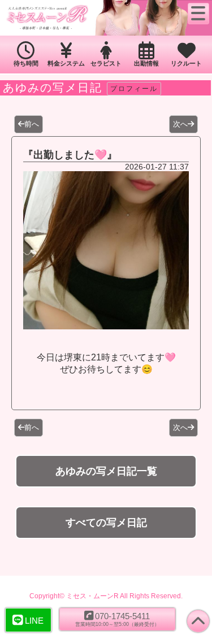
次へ (180, 124)
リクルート (186, 63)
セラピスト (106, 63)
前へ (31, 124)
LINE (34, 620)
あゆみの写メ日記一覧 (106, 471)
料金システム (66, 63)
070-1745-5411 (117, 619)
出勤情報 (146, 63)
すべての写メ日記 (106, 522)
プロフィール (134, 89)
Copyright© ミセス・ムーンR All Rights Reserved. (106, 596)
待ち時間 (26, 63)
